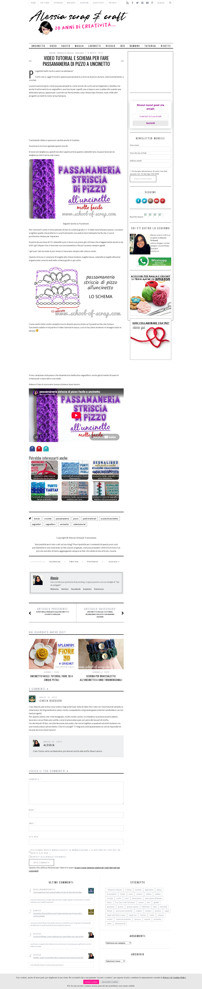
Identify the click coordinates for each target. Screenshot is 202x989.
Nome (32, 810)
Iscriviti (150, 123)
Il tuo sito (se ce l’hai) (138, 153)
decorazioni (136, 898)
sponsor (137, 919)
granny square (132, 906)
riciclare (143, 915)
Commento (35, 779)
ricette (166, 46)
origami (139, 911)
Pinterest (93, 562)
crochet (48, 518)
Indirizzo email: (136, 161)
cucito (65, 46)
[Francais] (161, 217)
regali (166, 911)
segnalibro (50, 524)
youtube (79, 53)
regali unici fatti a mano (116, 915)
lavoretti (94, 46)
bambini (135, 46)
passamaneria (62, 518)
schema (161, 915)
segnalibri (36, 524)
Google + (114, 562)
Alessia (54, 577)
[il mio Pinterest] (163, 203)
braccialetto (112, 894)
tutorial (151, 46)
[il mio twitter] (144, 203)
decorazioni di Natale (153, 898)
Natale (109, 911)
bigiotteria (149, 890)
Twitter (73, 562)
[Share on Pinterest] (39, 450)
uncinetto (38, 46)
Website (54, 589)
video (53, 46)
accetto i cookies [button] (91, 982)
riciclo (110, 46)
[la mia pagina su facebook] (138, 203)
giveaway (110, 906)
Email (32, 823)
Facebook (55, 562)
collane (158, 894)
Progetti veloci (65, 53)
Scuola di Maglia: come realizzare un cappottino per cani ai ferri (58, 936)
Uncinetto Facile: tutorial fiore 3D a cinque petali (51, 678)
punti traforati (89, 518)
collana (148, 894)
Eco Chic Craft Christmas (125, 902)
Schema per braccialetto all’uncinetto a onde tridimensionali (101, 678)
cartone (139, 894)
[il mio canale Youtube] (156, 203)
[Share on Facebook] (32, 450)
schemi (109, 919)
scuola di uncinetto (109, 518)
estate (141, 902)
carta (131, 894)
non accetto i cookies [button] (110, 982)
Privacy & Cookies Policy (174, 977)
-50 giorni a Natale (114, 890)
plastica (158, 911)
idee (122, 46)
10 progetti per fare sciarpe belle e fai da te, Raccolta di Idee (57, 892)
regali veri (133, 915)
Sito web (33, 836)
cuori (127, 898)
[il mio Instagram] (150, 203)
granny (120, 906)
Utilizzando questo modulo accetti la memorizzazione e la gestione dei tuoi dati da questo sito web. (76, 851)
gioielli (156, 902)
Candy (122, 894)
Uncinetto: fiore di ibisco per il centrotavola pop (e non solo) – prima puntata (58, 914)
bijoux (159, 890)
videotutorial (79, 524)
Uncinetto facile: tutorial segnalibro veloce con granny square (100, 612)
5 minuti (128, 890)
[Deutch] (151, 217)
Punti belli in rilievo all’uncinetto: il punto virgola (52, 611)
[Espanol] (156, 217)
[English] (146, 217)
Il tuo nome (134, 145)
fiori (148, 902)
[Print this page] (46, 450)
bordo (37, 518)
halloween (146, 906)
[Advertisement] (151, 24)
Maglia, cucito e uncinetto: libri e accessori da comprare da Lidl (58, 957)
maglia (79, 46)
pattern (148, 911)
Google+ (87, 589)
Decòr (52, 53)
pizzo (75, 518)
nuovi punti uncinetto (124, 911)
